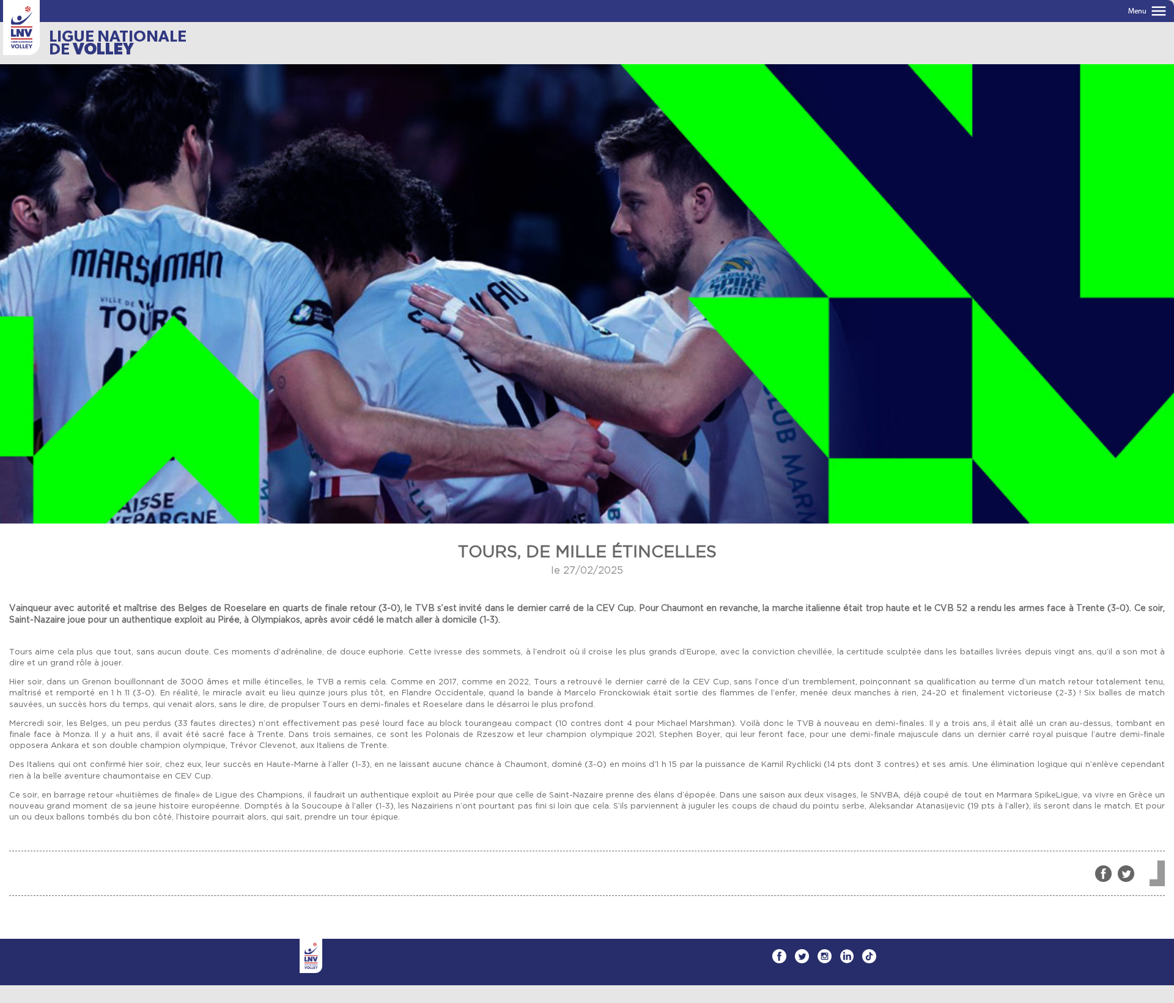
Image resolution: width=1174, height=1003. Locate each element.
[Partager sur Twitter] (1126, 873)
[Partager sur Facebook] (1103, 873)
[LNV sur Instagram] (825, 956)
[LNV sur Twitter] (802, 956)
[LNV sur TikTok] (869, 956)
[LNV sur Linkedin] (847, 956)
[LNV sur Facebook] (779, 956)
